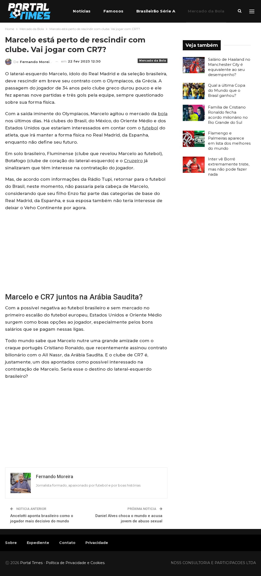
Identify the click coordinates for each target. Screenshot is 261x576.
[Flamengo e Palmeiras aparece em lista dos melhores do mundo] (194, 139)
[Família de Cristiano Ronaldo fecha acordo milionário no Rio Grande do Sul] (194, 113)
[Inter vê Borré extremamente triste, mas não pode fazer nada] (194, 165)
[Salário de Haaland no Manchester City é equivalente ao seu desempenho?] (194, 65)
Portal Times (31, 562)
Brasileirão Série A (155, 11)
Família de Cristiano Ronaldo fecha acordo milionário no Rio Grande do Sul (228, 115)
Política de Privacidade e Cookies (75, 562)
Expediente (38, 542)
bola (162, 113)
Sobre (11, 542)
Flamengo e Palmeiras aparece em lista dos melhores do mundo (229, 141)
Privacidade (96, 542)
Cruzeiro (133, 160)
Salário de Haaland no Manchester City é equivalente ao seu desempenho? (229, 67)
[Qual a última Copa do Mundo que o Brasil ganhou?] (194, 91)
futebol (150, 127)
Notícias (81, 11)
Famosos (113, 11)
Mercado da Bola (206, 11)
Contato (67, 542)
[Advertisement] (86, 251)
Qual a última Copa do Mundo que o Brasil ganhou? (226, 90)
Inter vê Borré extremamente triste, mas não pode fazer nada (228, 167)
